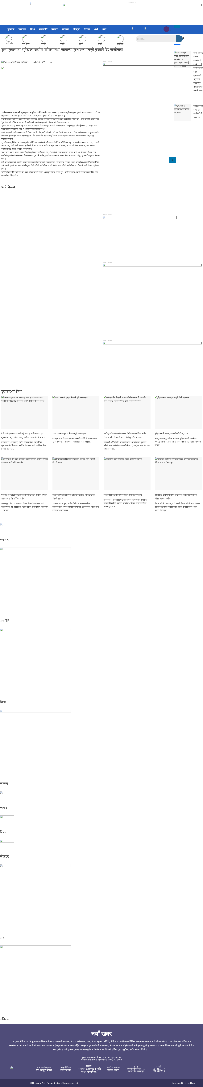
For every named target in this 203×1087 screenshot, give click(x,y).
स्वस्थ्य (65, 29)
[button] (105, 29)
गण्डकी (62, 44)
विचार (87, 29)
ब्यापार (55, 29)
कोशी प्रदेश (9, 43)
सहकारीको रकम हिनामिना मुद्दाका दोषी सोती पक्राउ (123, 495)
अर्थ (96, 29)
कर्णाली (100, 44)
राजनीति (43, 29)
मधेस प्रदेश (25, 44)
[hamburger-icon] (177, 26)
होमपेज (11, 29)
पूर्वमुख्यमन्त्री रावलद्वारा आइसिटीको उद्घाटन (171, 433)
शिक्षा (32, 29)
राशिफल (4, 1019)
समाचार (22, 29)
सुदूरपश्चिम (120, 44)
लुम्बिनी (81, 44)
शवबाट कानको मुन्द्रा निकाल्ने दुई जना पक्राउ (69, 433)
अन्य (104, 29)
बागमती (43, 44)
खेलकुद (76, 29)
